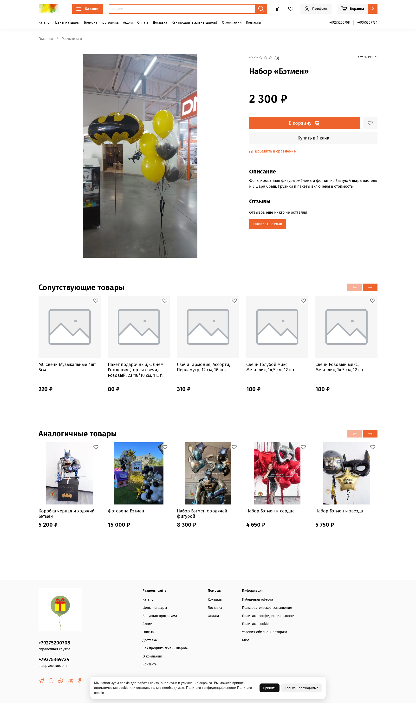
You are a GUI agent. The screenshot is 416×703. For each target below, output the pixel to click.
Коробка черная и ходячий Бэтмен (67, 513)
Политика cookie (255, 624)
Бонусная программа (101, 22)
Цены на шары (67, 22)
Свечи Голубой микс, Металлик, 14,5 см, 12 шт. (270, 367)
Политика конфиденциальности (268, 616)
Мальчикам (72, 38)
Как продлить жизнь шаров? (195, 22)
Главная (46, 38)
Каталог (92, 9)
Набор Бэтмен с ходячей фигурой (202, 513)
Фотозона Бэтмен (126, 510)
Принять (269, 688)
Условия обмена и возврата (264, 632)
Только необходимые (301, 688)
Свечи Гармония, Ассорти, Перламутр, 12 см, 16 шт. (203, 367)
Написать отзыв (267, 224)
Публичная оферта (257, 599)
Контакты (253, 22)
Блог (245, 640)
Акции (128, 22)
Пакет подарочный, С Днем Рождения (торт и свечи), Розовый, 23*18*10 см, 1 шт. (135, 370)
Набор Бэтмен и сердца (270, 510)
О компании (232, 22)
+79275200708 (339, 22)
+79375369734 (367, 22)
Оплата (143, 22)
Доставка (160, 22)
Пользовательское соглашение (267, 608)
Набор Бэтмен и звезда (339, 510)
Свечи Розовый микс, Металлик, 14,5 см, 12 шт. (339, 367)
